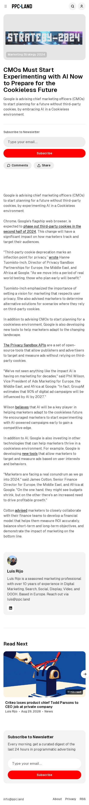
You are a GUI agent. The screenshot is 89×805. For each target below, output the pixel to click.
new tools (30, 454)
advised (21, 510)
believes (22, 407)
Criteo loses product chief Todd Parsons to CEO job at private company (41, 705)
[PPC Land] (22, 6)
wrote (53, 257)
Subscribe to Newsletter (21, 132)
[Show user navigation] (82, 6)
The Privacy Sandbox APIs (24, 345)
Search (72, 6)
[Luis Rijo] (12, 560)
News (48, 711)
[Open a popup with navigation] (6, 6)
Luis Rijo (15, 571)
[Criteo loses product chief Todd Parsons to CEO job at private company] (44, 674)
